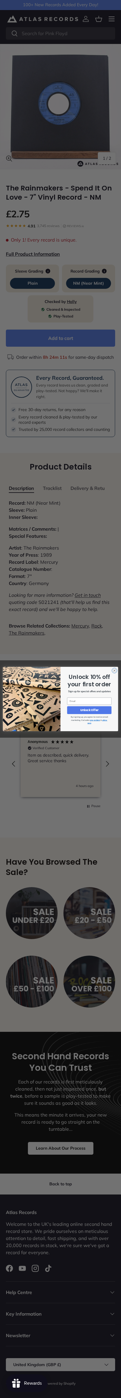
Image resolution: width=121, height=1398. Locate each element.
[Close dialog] (114, 670)
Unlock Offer (89, 710)
